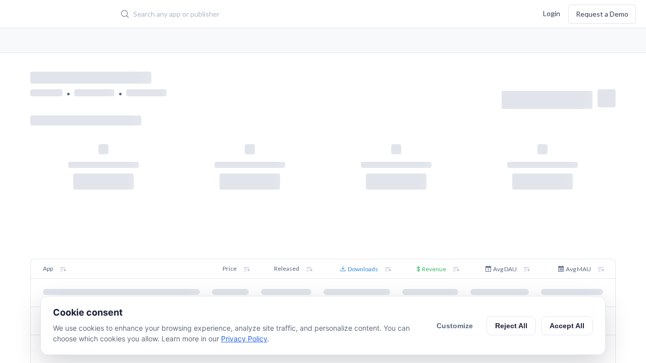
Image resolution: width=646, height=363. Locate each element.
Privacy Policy (244, 338)
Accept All (567, 326)
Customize (455, 326)
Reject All (511, 326)
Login (551, 13)
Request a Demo (602, 14)
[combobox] (280, 14)
